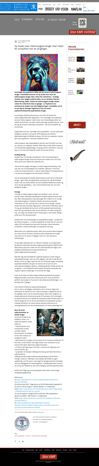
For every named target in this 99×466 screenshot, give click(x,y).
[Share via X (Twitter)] (19, 441)
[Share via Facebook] (15, 441)
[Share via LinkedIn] (23, 441)
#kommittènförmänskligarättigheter (39, 435)
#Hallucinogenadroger (19, 435)
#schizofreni (28, 435)
